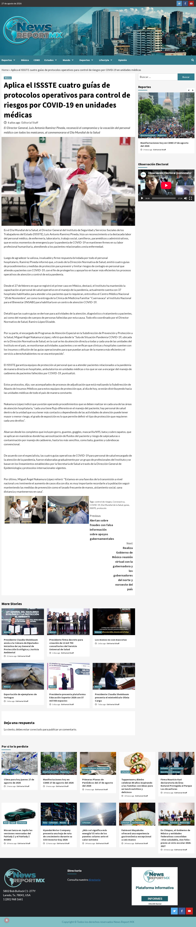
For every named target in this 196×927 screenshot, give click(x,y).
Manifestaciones (148, 135)
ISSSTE (93, 508)
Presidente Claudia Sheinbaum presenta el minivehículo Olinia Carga (112, 697)
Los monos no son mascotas (111, 639)
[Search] (192, 60)
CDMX (37, 60)
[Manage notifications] (6, 920)
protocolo (101, 508)
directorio (94, 879)
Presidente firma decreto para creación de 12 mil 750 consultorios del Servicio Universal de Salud (66, 644)
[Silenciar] (185, 198)
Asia (6, 822)
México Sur (184, 822)
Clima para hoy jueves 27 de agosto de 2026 (19, 781)
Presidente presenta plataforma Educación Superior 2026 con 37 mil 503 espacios (67, 697)
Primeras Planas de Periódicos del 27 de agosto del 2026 (97, 782)
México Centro (177, 768)
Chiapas (164, 822)
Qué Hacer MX (138, 822)
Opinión (122, 60)
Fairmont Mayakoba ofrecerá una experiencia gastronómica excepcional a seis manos (136, 835)
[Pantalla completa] (190, 198)
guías (126, 505)
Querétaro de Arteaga (170, 772)
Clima (6, 772)
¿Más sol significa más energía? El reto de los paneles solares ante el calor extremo (95, 835)
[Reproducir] (142, 198)
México (25, 60)
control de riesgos (103, 501)
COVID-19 (95, 505)
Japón (12, 822)
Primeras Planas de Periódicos (95, 768)
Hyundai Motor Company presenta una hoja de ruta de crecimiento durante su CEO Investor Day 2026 (57, 835)
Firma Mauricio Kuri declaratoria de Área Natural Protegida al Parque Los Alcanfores (176, 784)
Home (5, 70)
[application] (166, 185)
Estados (49, 60)
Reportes (7, 60)
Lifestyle (104, 60)
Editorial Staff (29, 122)
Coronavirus (119, 501)
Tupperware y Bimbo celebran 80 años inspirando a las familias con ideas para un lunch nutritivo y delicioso (137, 786)
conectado (36, 729)
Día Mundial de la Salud (112, 505)
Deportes (84, 60)
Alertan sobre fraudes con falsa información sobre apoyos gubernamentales (102, 527)
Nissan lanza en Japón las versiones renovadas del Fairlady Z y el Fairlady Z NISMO (18, 835)
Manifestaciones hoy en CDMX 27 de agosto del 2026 (58, 781)
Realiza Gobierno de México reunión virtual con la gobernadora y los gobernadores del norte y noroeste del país (122, 566)
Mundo (66, 60)
